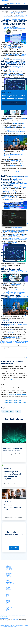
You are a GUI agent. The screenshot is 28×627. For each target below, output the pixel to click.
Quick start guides (9, 590)
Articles (7, 602)
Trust (13, 615)
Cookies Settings (3, 616)
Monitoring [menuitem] (6, 10)
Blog (7, 603)
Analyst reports (8, 597)
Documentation (8, 589)
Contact (15, 615)
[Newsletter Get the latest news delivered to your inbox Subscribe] (14, 551)
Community (8, 587)
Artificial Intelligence (9, 576)
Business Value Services (10, 583)
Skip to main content (5, 0)
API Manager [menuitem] (11, 10)
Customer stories (9, 607)
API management (9, 573)
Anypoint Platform (14, 16)
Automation (8, 575)
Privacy (10, 615)
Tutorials (7, 588)
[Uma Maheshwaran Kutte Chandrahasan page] (8, 31)
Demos (7, 595)
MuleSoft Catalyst (9, 582)
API (6, 572)
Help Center (8, 586)
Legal (1, 615)
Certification (8, 581)
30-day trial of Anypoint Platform (17, 394)
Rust (16, 123)
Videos (7, 596)
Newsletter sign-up (9, 611)
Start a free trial (8, 568)
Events (7, 608)
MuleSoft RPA (8, 566)
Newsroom (8, 610)
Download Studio (9, 569)
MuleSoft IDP (8, 567)
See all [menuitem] (5, 11)
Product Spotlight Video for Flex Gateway (15, 402)
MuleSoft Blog (6, 7)
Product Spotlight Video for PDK (12, 400)
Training (7, 580)
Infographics (8, 601)
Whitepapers (8, 600)
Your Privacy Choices (4, 618)
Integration (8, 574)
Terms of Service (5, 615)
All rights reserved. (15, 619)
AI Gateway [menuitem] (16, 10)
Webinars (7, 594)
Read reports (14, 102)
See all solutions (9, 577)
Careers (7, 613)
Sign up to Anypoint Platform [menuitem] (14, 12)
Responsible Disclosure (21, 615)
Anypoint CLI (4, 197)
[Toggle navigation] (12, 7)
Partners (7, 609)
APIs (18, 411)
